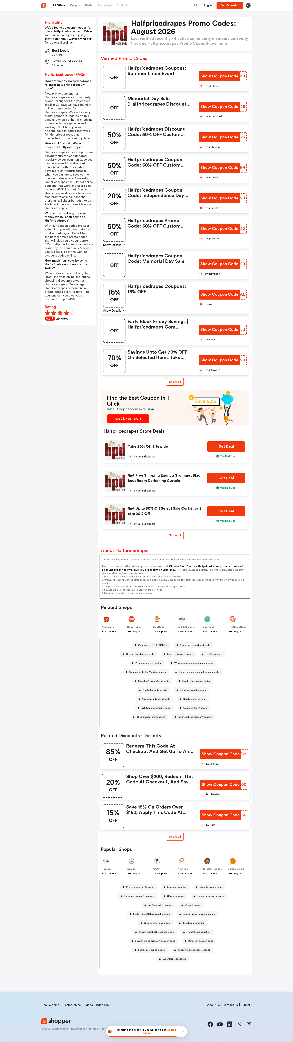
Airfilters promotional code (155, 708)
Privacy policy (78, 1028)
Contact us (230, 1004)
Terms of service (99, 1028)
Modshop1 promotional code (153, 681)
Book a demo (50, 1004)
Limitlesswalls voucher (160, 905)
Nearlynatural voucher (194, 699)
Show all (175, 381)
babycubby (209, 627)
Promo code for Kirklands (140, 887)
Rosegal (106, 869)
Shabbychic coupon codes (196, 681)
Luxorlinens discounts (174, 959)
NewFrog (183, 869)
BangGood (158, 627)
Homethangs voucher (198, 932)
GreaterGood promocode (140, 654)
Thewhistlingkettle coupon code (156, 932)
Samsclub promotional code (195, 645)
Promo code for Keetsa (148, 663)
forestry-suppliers (213, 869)
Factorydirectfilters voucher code (151, 914)
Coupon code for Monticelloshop (147, 672)
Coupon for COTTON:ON (152, 645)
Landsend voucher (177, 887)
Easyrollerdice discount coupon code (155, 941)
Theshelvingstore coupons (150, 717)
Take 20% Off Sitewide (148, 446)
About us (213, 1004)
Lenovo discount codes (180, 654)
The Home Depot (237, 627)
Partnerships (72, 1004)
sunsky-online (236, 869)
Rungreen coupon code (200, 941)
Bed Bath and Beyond (189, 627)
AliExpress (108, 627)
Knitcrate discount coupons (139, 896)
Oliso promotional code (157, 923)
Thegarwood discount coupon (194, 950)
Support (246, 1004)
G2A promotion (175, 896)
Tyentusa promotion (193, 923)
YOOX (155, 869)
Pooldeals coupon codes (151, 950)
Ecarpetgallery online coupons (199, 914)
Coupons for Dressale (195, 708)
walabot (131, 869)
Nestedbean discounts (155, 690)
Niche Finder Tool (97, 1004)
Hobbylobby (134, 627)
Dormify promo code (210, 887)
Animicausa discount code (156, 699)
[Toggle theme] (248, 5)
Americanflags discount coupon (195, 717)
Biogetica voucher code (193, 690)
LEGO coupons (214, 654)
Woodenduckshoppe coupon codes (193, 663)
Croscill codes (193, 905)
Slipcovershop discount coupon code (199, 672)
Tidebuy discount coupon (210, 896)
